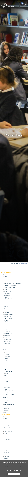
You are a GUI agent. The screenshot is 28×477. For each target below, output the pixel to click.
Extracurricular (7, 324)
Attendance (6, 312)
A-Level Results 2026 (9, 435)
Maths (6, 373)
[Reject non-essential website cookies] (14, 470)
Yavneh (4, 406)
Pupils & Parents (6, 310)
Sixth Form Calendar (8, 450)
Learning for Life (8, 371)
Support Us (6, 345)
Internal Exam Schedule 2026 (11, 436)
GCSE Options (7, 387)
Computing (7, 356)
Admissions (5, 397)
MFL (6, 375)
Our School (5, 276)
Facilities (6, 304)
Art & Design (6, 456)
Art (5, 352)
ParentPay (6, 329)
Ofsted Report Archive (9, 298)
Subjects (6, 350)
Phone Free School (8, 333)
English (6, 360)
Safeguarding (7, 295)
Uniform (5, 347)
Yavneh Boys (6, 408)
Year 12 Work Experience (10, 394)
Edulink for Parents (8, 318)
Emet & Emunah (7, 279)
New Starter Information (9, 404)
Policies (5, 302)
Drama (6, 358)
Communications (7, 316)
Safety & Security (7, 341)
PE (5, 383)
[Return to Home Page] (8, 5)
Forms (5, 402)
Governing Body (7, 291)
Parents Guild (7, 331)
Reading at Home (7, 339)
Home (4, 274)
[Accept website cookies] (14, 474)
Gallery (5, 325)
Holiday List (6, 306)
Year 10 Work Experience (10, 392)
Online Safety (7, 327)
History (6, 365)
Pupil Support (7, 337)
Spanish (8, 378)
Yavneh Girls (6, 410)
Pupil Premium (7, 335)
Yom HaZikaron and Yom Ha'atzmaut (13, 283)
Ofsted (5, 297)
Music (6, 381)
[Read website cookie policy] (14, 467)
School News (6, 281)
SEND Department (8, 301)
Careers (5, 389)
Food (6, 362)
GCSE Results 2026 (9, 321)
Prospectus (6, 400)
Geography (7, 363)
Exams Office (7, 320)
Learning (5, 349)
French (8, 377)
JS (5, 369)
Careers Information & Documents (12, 390)
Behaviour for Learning (9, 314)
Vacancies (6, 308)
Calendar (6, 289)
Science (7, 385)
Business (7, 354)
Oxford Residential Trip (10, 287)
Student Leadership (8, 343)
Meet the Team (7, 293)
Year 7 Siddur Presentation (10, 285)
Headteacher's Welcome (9, 278)
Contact (4, 412)
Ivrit (6, 367)
